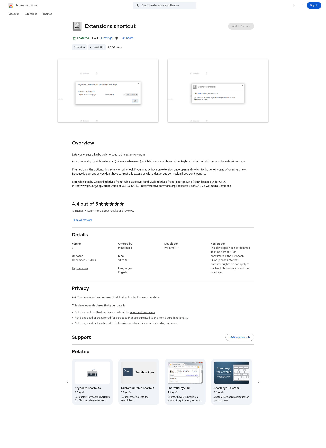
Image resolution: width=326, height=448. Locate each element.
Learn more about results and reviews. (110, 211)
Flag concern (80, 268)
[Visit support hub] (239, 337)
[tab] (14, 14)
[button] (301, 5)
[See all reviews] (83, 220)
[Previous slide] (67, 381)
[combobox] (169, 5)
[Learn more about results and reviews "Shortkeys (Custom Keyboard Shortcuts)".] (222, 392)
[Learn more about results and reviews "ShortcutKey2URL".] (176, 392)
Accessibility (97, 47)
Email (172, 248)
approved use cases (142, 312)
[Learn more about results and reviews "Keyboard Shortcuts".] (83, 392)
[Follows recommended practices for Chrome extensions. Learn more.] (74, 38)
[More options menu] (294, 5)
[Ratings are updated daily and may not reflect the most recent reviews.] (116, 38)
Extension (79, 47)
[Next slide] (258, 381)
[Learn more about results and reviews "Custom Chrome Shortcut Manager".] (129, 392)
